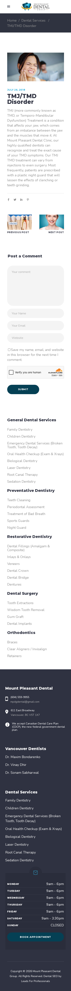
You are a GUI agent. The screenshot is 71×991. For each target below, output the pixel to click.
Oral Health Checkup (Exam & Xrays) (35, 454)
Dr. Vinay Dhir (15, 764)
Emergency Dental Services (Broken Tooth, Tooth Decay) (34, 445)
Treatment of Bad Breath (26, 514)
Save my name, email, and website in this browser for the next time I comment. (35, 354)
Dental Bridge (18, 577)
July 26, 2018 (16, 89)
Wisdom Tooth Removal (25, 610)
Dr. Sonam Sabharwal (22, 772)
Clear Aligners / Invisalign (27, 649)
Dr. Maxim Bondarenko (22, 757)
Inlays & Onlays (19, 557)
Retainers (14, 656)
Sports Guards (18, 521)
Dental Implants (19, 624)
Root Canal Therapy (22, 475)
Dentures (14, 584)
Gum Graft (15, 617)
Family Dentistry (19, 429)
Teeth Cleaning (18, 500)
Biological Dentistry (22, 461)
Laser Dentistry (18, 468)
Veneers (13, 564)
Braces (12, 642)
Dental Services (33, 20)
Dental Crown (18, 571)
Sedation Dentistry (21, 481)
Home (12, 20)
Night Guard (16, 528)
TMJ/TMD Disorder (22, 99)
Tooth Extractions (20, 603)
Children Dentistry (21, 436)
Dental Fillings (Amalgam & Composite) (28, 548)
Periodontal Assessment (25, 507)
